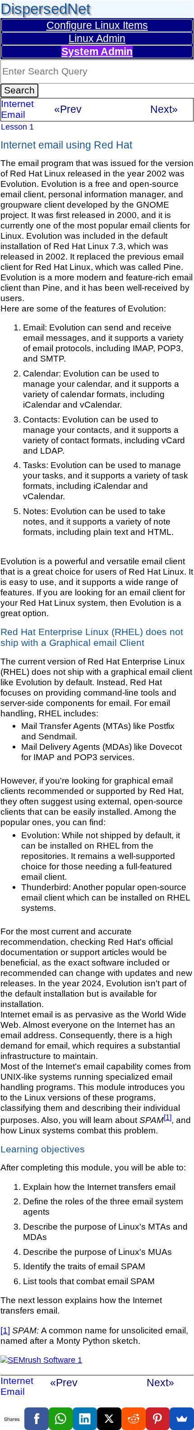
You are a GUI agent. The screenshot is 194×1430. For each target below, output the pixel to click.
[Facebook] (36, 1418)
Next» (164, 109)
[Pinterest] (158, 1418)
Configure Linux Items (97, 25)
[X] (109, 1418)
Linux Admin (97, 38)
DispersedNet (45, 8)
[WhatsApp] (61, 1418)
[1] (167, 1117)
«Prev (68, 109)
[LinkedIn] (85, 1418)
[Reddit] (133, 1418)
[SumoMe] (182, 1418)
